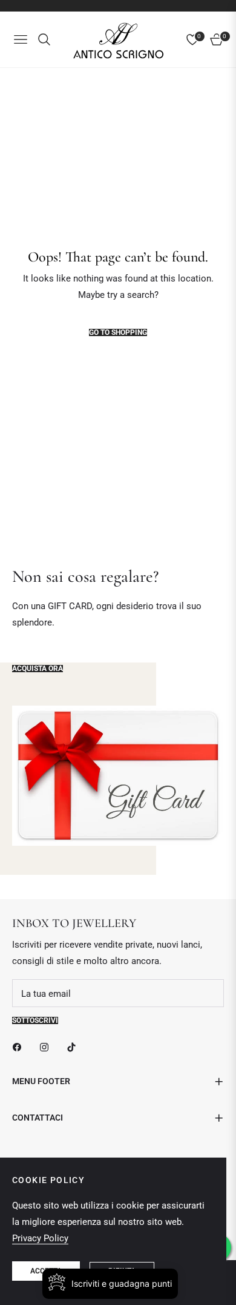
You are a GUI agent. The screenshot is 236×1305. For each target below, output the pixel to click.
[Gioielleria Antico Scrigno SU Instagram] (47, 1047)
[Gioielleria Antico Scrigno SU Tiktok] (74, 1047)
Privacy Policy (40, 1238)
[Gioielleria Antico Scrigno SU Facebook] (20, 1047)
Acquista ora (37, 668)
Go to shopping (118, 332)
